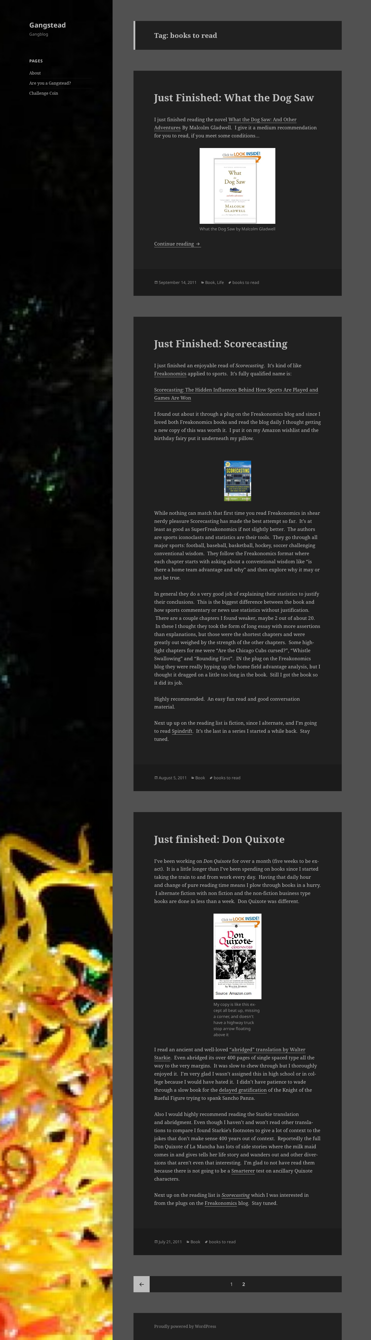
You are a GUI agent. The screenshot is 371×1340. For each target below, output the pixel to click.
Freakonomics (170, 373)
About (35, 73)
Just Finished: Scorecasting (220, 343)
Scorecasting (236, 1195)
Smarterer (243, 1170)
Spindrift (182, 731)
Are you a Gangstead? (50, 83)
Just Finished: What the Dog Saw (234, 97)
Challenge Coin (43, 93)
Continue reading (177, 243)
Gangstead (47, 25)
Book (210, 282)
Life (220, 282)
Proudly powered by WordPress (185, 1326)
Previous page (142, 1284)
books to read (245, 282)
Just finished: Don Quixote (219, 839)
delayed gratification (243, 1090)
